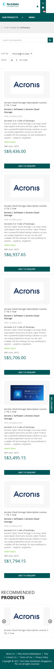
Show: (4, 59)
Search (50, 40)
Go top (50, 661)
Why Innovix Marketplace (29, 653)
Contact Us (11, 657)
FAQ (46, 653)
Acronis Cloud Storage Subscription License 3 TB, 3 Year (25, 310)
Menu (32, 17)
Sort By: (4, 53)
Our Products (10, 17)
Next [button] (50, 621)
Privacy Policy (41, 657)
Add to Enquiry (27, 166)
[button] (22, 53)
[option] (27, 621)
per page (23, 59)
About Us (10, 653)
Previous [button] (4, 621)
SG (45, 11)
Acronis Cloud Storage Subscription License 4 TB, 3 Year (25, 207)
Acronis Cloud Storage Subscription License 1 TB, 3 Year (25, 513)
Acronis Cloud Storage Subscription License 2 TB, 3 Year (25, 410)
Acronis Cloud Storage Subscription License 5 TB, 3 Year (25, 104)
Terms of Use (26, 657)
